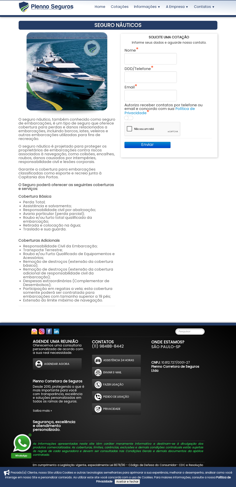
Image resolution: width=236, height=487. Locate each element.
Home (100, 6)
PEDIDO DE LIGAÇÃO (116, 397)
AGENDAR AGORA (56, 364)
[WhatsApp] (22, 443)
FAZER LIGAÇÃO (113, 384)
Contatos (204, 6)
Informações (147, 6)
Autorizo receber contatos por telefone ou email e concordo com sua (163, 109)
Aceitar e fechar (127, 482)
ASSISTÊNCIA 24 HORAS (118, 360)
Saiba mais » (42, 411)
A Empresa (177, 6)
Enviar (147, 144)
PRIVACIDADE (111, 409)
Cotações (120, 6)
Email (129, 87)
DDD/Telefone (137, 68)
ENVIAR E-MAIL (112, 372)
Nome (130, 50)
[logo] (46, 7)
